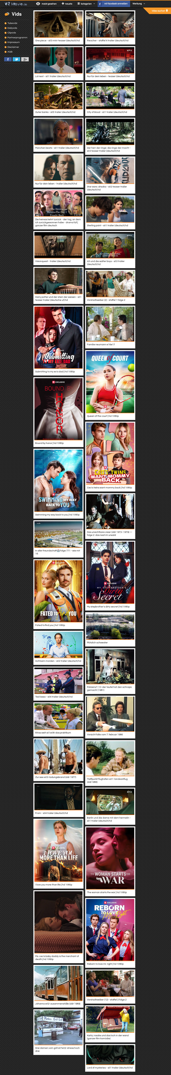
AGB (10, 52)
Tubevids (12, 23)
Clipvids (12, 33)
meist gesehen (49, 4)
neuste (68, 4)
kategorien (86, 4)
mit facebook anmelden (116, 4)
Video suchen (158, 11)
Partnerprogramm (17, 37)
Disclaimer (13, 47)
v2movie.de (16, 4)
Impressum (14, 42)
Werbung (137, 4)
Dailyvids (12, 28)
